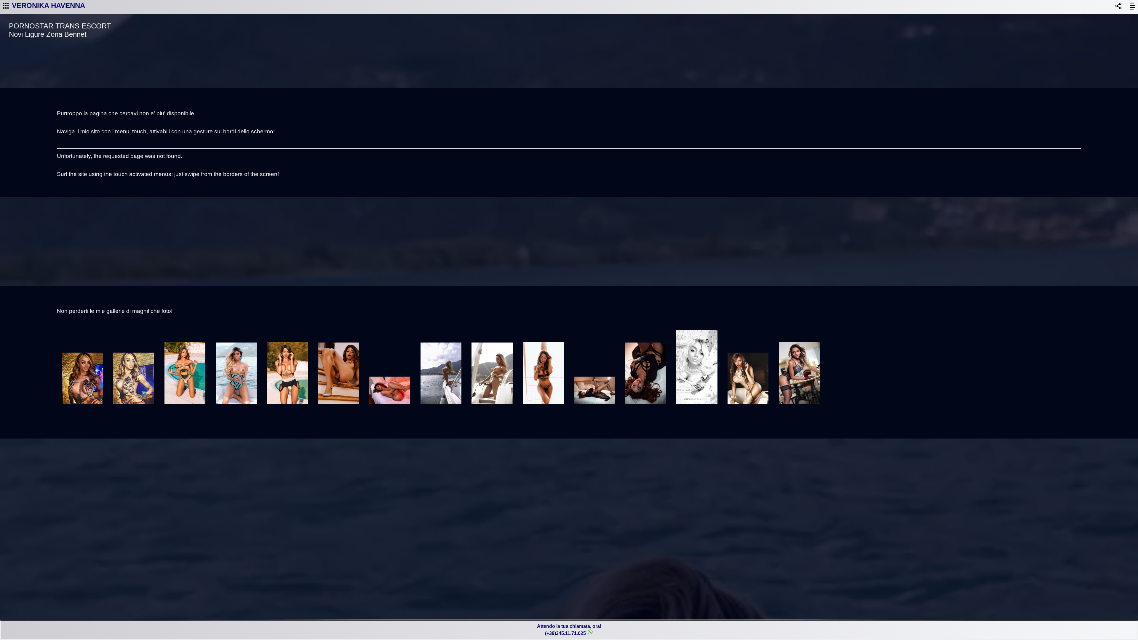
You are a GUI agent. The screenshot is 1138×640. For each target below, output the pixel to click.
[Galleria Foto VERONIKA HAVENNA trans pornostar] (82, 407)
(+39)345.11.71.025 (565, 633)
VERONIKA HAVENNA (48, 5)
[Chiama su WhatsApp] (590, 633)
